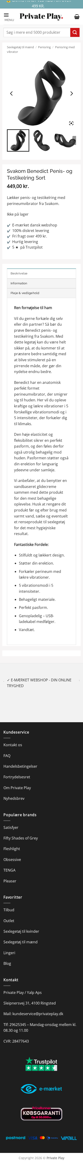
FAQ (6, 749)
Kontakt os (12, 739)
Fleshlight (11, 842)
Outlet (8, 914)
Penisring (44, 47)
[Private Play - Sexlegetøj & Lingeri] (41, 17)
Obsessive (12, 853)
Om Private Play (17, 781)
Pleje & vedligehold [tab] (25, 293)
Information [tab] (19, 283)
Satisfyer (10, 821)
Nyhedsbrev (13, 792)
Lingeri (9, 946)
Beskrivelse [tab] (19, 273)
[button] (9, 16)
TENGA (9, 864)
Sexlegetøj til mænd (20, 47)
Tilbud (8, 904)
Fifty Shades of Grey (20, 832)
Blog (7, 957)
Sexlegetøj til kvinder (21, 925)
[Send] (75, 32)
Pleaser (9, 875)
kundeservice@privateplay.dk (37, 1008)
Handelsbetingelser (20, 760)
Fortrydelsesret (16, 771)
